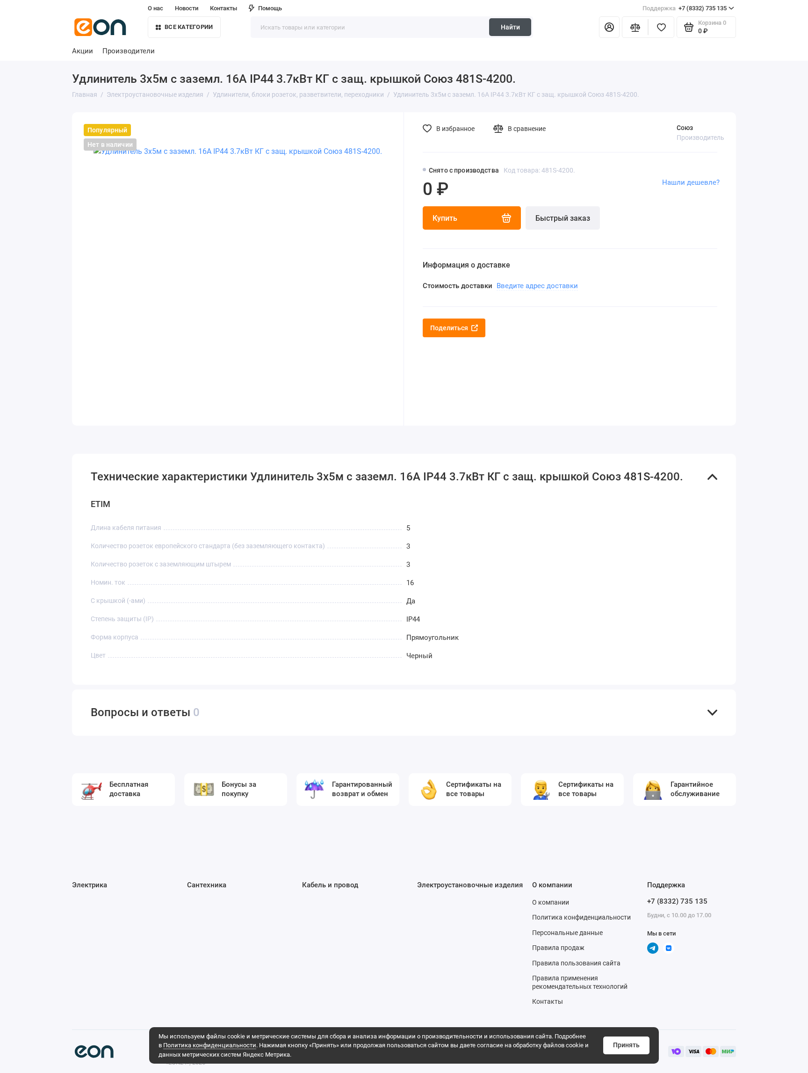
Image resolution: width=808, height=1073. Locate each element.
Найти (510, 27)
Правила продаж (558, 947)
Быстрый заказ (562, 218)
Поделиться (449, 328)
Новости (186, 8)
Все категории (189, 26)
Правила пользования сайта (576, 963)
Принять (626, 1045)
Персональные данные (567, 932)
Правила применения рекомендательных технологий (580, 982)
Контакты (223, 8)
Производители (128, 51)
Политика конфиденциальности (209, 1045)
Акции (82, 51)
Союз (685, 127)
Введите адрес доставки (537, 286)
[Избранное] (661, 27)
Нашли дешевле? (691, 182)
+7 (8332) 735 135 (684, 8)
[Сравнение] (635, 27)
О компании (550, 902)
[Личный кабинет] (609, 27)
